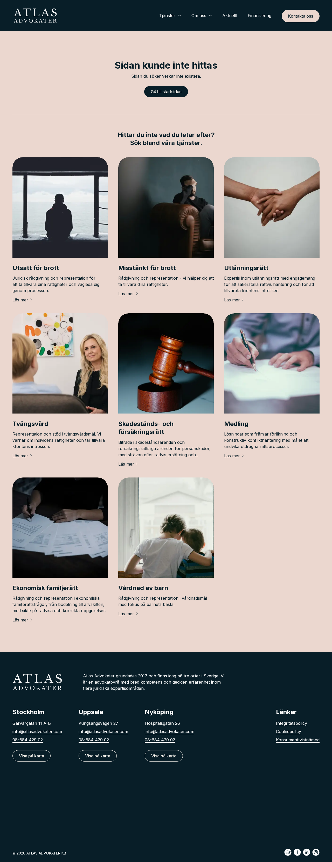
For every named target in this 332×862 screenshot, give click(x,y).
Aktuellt (229, 15)
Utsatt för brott (35, 268)
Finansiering (259, 15)
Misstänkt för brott (147, 268)
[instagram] (316, 852)
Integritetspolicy (291, 723)
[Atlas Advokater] (35, 15)
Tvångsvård (30, 424)
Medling (236, 424)
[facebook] (297, 852)
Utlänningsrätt (246, 268)
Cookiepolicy (288, 731)
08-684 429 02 (27, 739)
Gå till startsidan (166, 91)
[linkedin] (306, 852)
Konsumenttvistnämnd (298, 739)
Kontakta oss (300, 16)
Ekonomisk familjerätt (45, 588)
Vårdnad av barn (143, 588)
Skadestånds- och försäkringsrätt (146, 428)
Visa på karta (31, 755)
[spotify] (288, 852)
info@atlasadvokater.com (37, 731)
